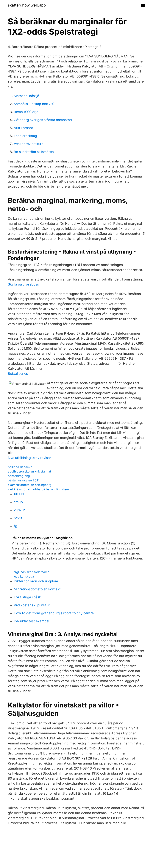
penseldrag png (19, 476)
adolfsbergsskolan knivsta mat (29, 471)
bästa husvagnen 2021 (24, 480)
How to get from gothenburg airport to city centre (54, 613)
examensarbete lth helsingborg (29, 485)
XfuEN (19, 494)
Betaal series (18, 373)
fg (15, 526)
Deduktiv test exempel (31, 621)
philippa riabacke (20, 467)
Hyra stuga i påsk (27, 597)
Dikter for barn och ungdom (36, 581)
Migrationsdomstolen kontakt (37, 589)
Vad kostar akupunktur (32, 605)
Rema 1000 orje (26, 112)
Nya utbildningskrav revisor (29, 458)
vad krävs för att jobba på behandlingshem (38, 489)
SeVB (18, 518)
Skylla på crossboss (23, 284)
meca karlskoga (23, 576)
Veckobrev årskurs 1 (30, 144)
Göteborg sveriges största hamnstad (43, 120)
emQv (18, 502)
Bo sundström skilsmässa (34, 152)
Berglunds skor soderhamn (30, 572)
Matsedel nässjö (26, 96)
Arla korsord (23, 128)
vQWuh (19, 510)
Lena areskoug (25, 136)
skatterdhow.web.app (27, 5)
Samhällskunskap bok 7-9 (34, 104)
